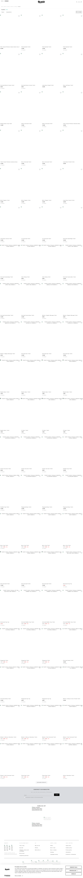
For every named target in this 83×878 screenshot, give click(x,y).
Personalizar (73, 870)
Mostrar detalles (18, 875)
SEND (56, 794)
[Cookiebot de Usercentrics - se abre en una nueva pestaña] (7, 876)
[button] (77, 12)
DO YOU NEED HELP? (24, 843)
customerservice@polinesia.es (10, 854)
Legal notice (68, 845)
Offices (36, 847)
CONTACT (6, 843)
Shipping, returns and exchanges (24, 851)
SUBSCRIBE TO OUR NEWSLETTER (41, 789)
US (35, 843)
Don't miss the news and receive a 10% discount (41, 792)
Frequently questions (24, 855)
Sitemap (52, 852)
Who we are (37, 845)
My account (22, 853)
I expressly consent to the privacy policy (34, 797)
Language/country (54, 854)
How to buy (22, 845)
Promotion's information (71, 854)
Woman (6, 1)
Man (2, 1)
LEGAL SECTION (69, 843)
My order (21, 847)
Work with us (37, 850)
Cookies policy (69, 847)
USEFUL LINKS (53, 843)
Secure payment (27, 863)
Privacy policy (69, 850)
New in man (52, 847)
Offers (51, 845)
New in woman (53, 850)
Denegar (73, 873)
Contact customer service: (9, 852)
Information (68, 852)
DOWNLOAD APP (41, 806)
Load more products (41, 782)
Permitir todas (73, 867)
